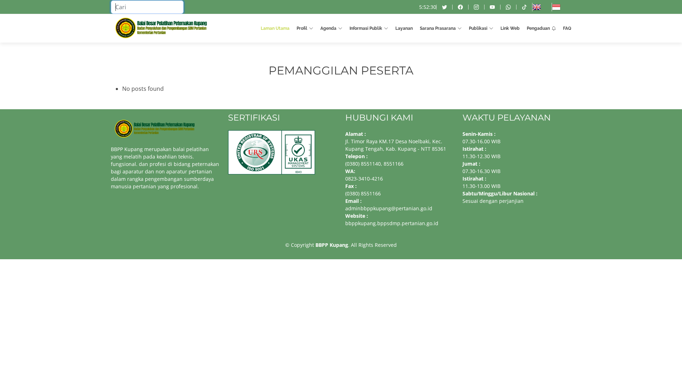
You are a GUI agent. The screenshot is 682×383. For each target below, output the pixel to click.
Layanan (404, 28)
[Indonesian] (561, 7)
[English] (542, 7)
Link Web (510, 28)
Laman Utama (275, 28)
